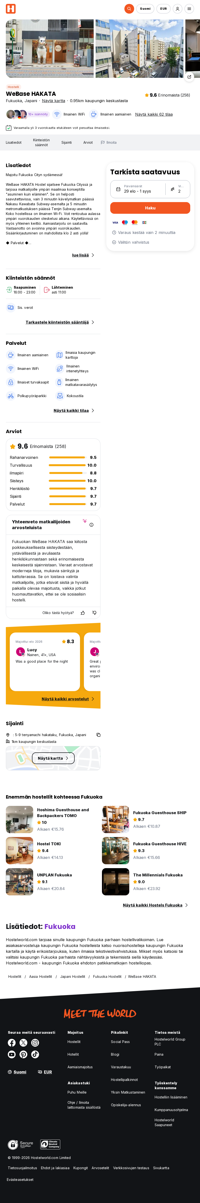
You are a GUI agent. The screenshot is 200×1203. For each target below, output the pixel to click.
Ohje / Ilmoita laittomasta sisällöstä (84, 1104)
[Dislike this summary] (94, 613)
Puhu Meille (77, 1092)
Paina (159, 1054)
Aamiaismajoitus (80, 1067)
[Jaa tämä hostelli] (189, 77)
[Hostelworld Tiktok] (35, 1054)
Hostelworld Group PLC (170, 1041)
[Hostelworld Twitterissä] (23, 1043)
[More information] (91, 525)
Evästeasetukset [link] (20, 1179)
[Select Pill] (129, 9)
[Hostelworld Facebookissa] (12, 1043)
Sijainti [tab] (66, 142)
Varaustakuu (121, 1067)
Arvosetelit (100, 1168)
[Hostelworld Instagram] (35, 1043)
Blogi (115, 1054)
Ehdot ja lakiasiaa (55, 1168)
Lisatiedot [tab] (13, 142)
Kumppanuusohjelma (171, 1110)
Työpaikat (163, 1067)
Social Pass (120, 1042)
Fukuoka (14, 100)
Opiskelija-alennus (126, 1105)
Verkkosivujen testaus (131, 1168)
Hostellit (74, 1042)
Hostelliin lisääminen (171, 1097)
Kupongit (80, 1168)
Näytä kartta (53, 100)
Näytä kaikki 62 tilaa (154, 114)
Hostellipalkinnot (124, 1080)
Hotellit (73, 1054)
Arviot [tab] (88, 142)
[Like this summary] (83, 613)
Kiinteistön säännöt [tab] (41, 142)
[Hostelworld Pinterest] (23, 1054)
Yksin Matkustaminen (128, 1092)
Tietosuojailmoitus (22, 1168)
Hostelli (13, 87)
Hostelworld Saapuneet (164, 1122)
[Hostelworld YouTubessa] (12, 1054)
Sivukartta (161, 1168)
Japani (31, 100)
